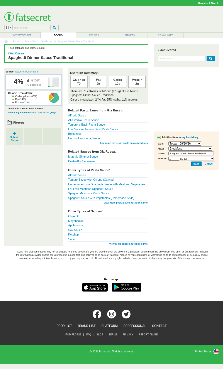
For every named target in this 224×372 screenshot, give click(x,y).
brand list (87, 326)
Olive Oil (73, 216)
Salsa (71, 239)
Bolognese (74, 133)
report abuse (148, 334)
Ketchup (73, 234)
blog (100, 334)
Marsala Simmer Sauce (83, 156)
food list (64, 326)
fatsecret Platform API (26, 71)
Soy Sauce (75, 230)
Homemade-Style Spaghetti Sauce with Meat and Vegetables (106, 184)
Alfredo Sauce (77, 115)
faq (88, 334)
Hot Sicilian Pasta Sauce (84, 138)
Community (165, 35)
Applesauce (75, 225)
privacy (128, 334)
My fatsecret (22, 35)
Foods (58, 35)
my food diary (190, 137)
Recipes (94, 35)
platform (110, 326)
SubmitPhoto (14, 137)
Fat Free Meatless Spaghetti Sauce (90, 188)
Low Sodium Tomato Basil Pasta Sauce (93, 129)
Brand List (30, 41)
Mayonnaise (75, 220)
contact (159, 326)
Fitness (130, 35)
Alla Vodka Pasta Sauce (83, 120)
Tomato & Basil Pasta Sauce (86, 124)
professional (135, 326)
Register (203, 3)
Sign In (215, 3)
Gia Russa (46, 41)
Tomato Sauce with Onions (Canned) (91, 179)
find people (73, 334)
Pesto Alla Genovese (81, 161)
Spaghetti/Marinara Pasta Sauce (88, 193)
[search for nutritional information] (210, 58)
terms (113, 334)
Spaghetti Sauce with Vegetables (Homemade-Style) (101, 198)
